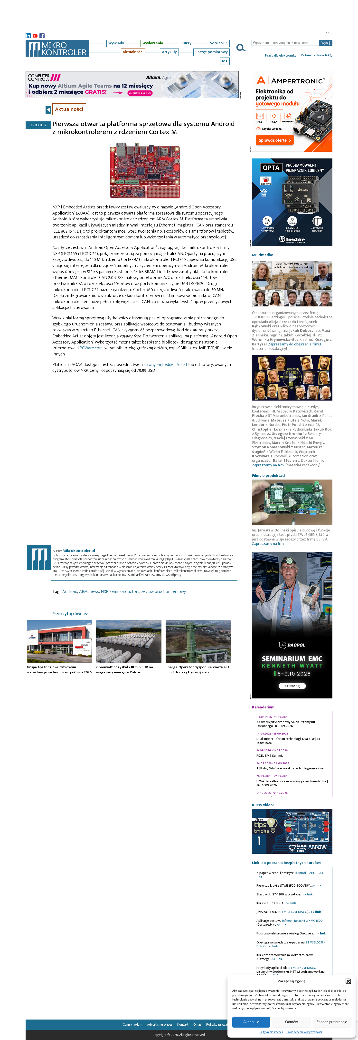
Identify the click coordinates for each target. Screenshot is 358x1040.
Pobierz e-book (316, 55)
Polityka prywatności (221, 1024)
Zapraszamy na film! (268, 465)
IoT (225, 61)
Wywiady (116, 43)
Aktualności (133, 52)
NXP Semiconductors (120, 591)
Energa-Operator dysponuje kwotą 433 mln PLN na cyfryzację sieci (197, 669)
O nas (197, 1024)
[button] (348, 981)
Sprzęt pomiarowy (211, 52)
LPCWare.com (90, 348)
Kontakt (182, 1024)
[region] (292, 754)
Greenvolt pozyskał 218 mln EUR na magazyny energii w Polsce (124, 669)
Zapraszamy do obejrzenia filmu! (294, 344)
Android (69, 591)
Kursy (186, 43)
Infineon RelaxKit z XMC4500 (302, 920)
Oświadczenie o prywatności (303, 1032)
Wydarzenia (152, 43)
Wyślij (325, 43)
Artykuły (169, 52)
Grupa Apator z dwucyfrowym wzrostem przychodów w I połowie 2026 (59, 669)
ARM (83, 591)
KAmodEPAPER (306, 873)
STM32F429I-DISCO (293, 912)
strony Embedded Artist (165, 364)
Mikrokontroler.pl (79, 550)
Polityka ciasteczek (271, 1032)
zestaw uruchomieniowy (163, 591)
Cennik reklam (132, 1024)
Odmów (291, 1022)
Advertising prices (159, 1024)
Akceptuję (251, 1022)
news (94, 591)
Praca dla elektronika (280, 56)
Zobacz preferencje (331, 1022)
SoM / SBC (219, 43)
